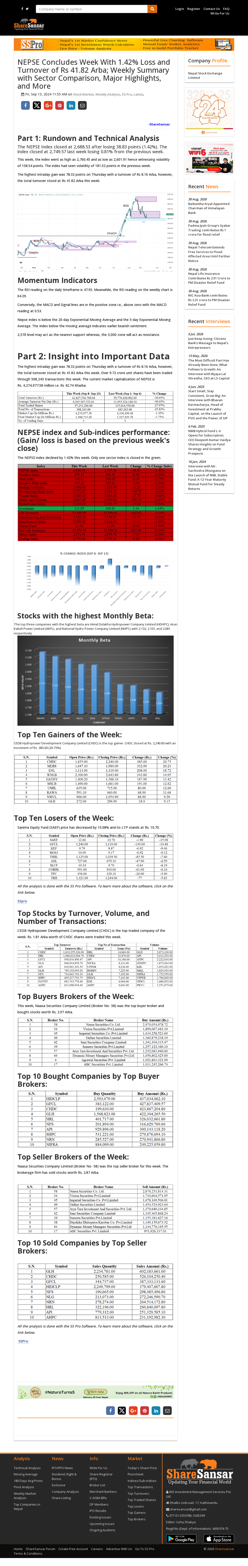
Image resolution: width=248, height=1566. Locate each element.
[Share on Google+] (48, 105)
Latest (138, 94)
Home (18, 1549)
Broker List (97, 1485)
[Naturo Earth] (95, 1392)
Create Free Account (73, 1549)
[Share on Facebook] (25, 105)
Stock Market (83, 94)
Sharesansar (224, 1549)
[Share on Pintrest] (59, 105)
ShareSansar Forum (40, 1549)
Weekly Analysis (107, 94)
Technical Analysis (27, 1468)
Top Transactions (140, 1487)
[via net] (209, 157)
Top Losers (136, 1506)
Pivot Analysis (24, 1487)
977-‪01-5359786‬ (180, 1515)
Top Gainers (137, 1512)
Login (179, 9)
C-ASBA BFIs (98, 1498)
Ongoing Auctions (102, 1530)
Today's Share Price (142, 1468)
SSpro (22, 901)
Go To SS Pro (144, 1549)
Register (193, 9)
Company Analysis (65, 1491)
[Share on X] (36, 105)
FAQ (226, 9)
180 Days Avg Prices (28, 1481)
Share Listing (61, 1498)
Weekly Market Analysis (25, 1495)
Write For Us (219, 13)
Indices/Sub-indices (142, 1481)
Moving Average (26, 1474)
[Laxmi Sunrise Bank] (209, 111)
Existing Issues (100, 1517)
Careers (97, 1549)
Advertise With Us (119, 1549)
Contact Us (211, 9)
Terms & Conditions (28, 1553)
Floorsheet (135, 1474)
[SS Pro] (124, 44)
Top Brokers (137, 1519)
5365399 (198, 1515)
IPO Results (98, 1510)
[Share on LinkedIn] (71, 105)
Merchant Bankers (103, 1491)
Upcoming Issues (102, 1524)
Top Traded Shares (142, 1500)
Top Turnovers (138, 1493)
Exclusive (58, 1485)
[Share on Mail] (82, 105)
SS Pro (127, 94)
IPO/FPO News (62, 1468)
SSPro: (23, 1341)
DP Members (99, 1504)
